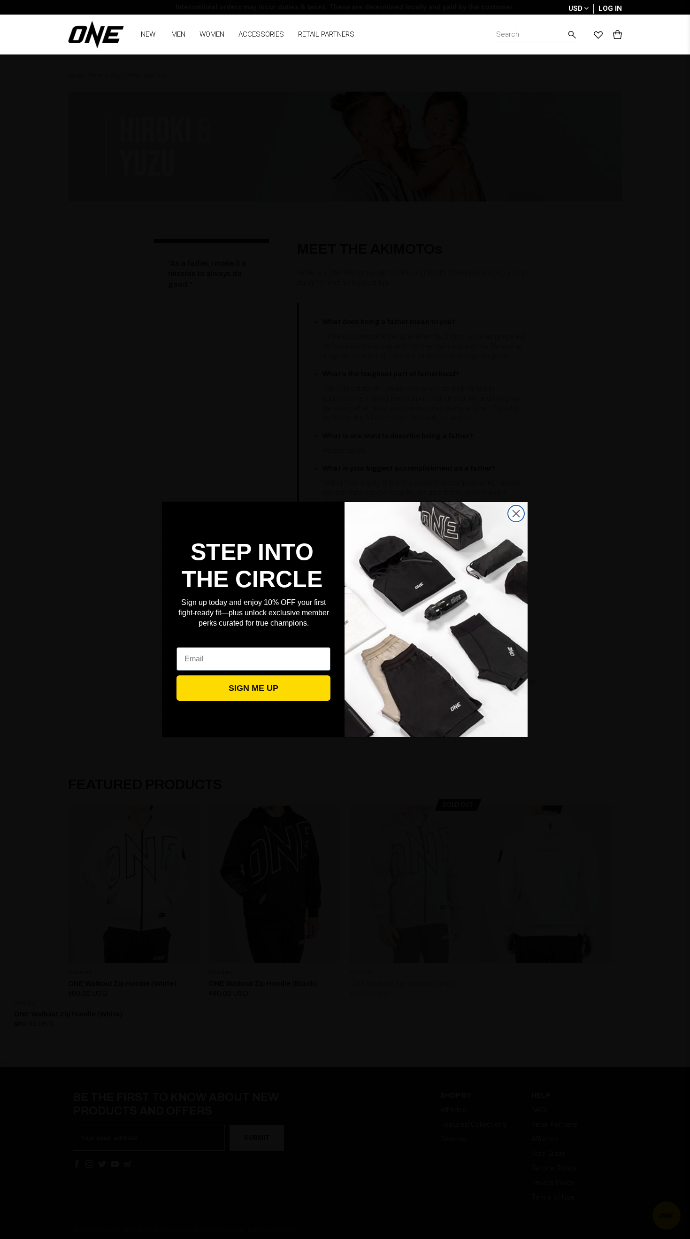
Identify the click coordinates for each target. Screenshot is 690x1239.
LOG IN (610, 8)
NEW (148, 34)
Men (178, 34)
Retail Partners (326, 34)
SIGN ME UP (253, 688)
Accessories (261, 34)
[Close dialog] (516, 513)
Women (211, 34)
